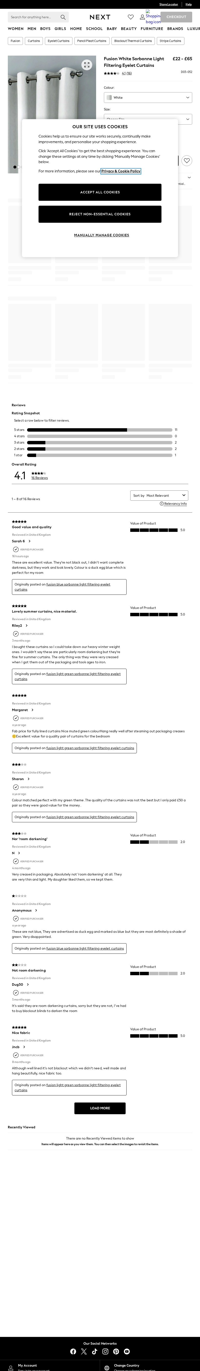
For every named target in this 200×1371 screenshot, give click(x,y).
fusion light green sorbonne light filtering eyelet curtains (90, 748)
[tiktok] (94, 1351)
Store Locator (169, 4)
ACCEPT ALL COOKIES (100, 192)
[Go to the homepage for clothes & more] (100, 17)
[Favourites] (130, 17)
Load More (100, 1108)
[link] (142, 17)
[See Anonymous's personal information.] (36, 910)
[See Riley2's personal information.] (26, 625)
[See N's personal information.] (19, 853)
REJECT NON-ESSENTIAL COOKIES (100, 214)
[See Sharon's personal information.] (28, 779)
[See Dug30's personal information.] (28, 984)
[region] (100, 188)
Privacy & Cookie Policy (120, 171)
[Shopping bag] (154, 17)
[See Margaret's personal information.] (32, 710)
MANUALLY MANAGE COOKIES (101, 235)
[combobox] (148, 97)
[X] (84, 1351)
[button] (14, 167)
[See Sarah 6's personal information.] (29, 541)
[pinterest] (116, 1351)
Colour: (109, 88)
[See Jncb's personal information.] (24, 1047)
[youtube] (126, 1351)
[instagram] (105, 1351)
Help (189, 4)
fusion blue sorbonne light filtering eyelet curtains (85, 948)
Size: (107, 109)
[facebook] (73, 1351)
